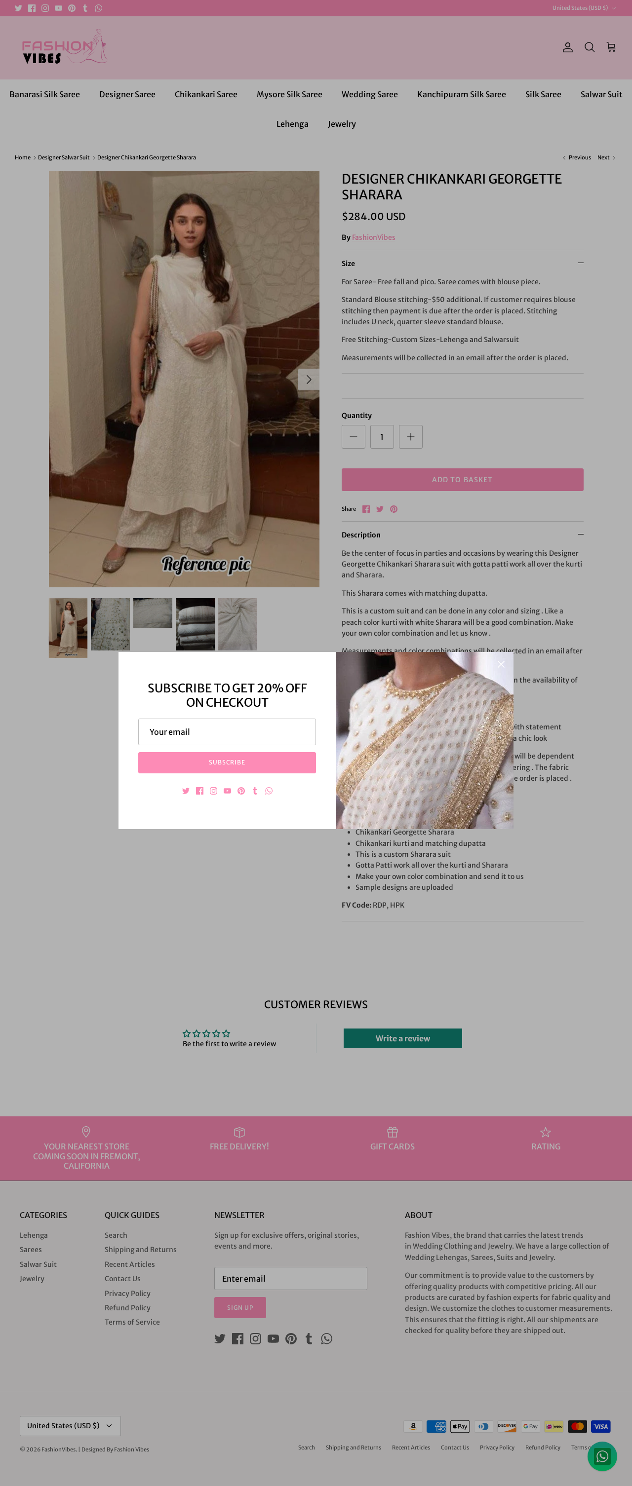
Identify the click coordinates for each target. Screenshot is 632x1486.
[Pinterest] (241, 791)
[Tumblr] (255, 791)
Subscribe (227, 762)
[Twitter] (186, 791)
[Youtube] (227, 791)
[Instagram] (213, 791)
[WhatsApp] (269, 791)
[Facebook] (199, 791)
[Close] (501, 664)
